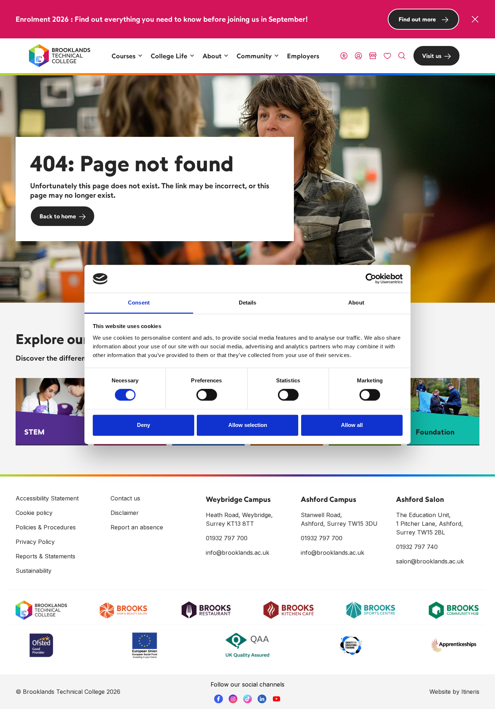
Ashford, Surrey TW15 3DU (339, 523)
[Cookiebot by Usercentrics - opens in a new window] (371, 278)
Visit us (431, 55)
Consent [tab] (139, 302)
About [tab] (356, 302)
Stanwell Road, (321, 515)
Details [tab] (248, 302)
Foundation (435, 431)
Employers (303, 56)
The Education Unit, (423, 515)
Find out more (417, 19)
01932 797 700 (227, 538)
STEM (34, 431)
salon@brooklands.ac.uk (430, 561)
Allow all (352, 425)
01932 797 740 (417, 546)
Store (373, 55)
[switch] (206, 395)
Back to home (57, 216)
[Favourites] (387, 55)
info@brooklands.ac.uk (237, 552)
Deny (143, 425)
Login (358, 55)
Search (401, 55)
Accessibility (344, 55)
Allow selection (247, 425)
